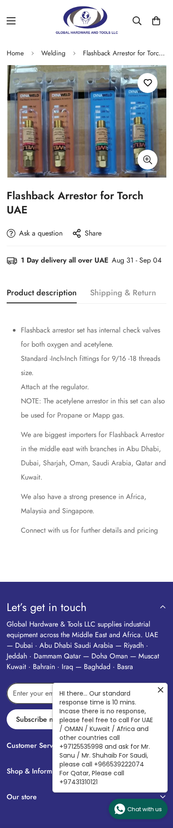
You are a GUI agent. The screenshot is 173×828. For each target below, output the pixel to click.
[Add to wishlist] (147, 83)
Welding (53, 53)
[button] (156, 21)
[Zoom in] (147, 160)
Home (15, 53)
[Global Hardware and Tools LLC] (86, 21)
